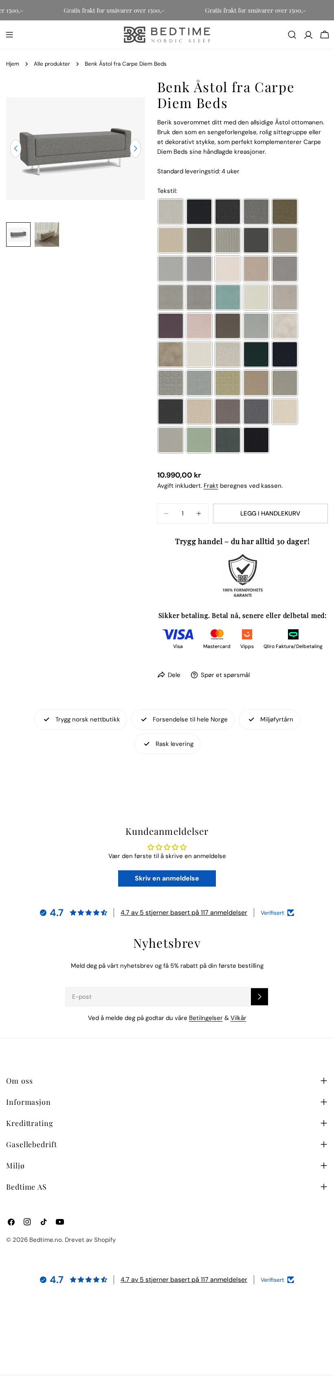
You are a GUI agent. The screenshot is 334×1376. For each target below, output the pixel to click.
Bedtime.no (45, 1240)
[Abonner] (259, 996)
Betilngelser (206, 1018)
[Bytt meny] (9, 35)
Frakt (211, 486)
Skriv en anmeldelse (167, 878)
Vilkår (238, 1018)
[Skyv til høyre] (135, 148)
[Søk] (292, 35)
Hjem (12, 63)
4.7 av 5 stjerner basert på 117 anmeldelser (184, 912)
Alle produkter (52, 63)
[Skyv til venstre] (15, 148)
